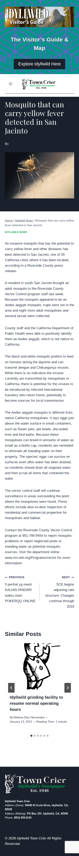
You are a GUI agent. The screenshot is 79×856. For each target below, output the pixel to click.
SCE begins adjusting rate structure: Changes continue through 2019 (59, 592)
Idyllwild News (16, 232)
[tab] (31, 736)
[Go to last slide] (11, 688)
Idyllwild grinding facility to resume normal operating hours (36, 703)
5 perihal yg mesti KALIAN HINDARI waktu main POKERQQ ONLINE (20, 589)
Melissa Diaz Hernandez (29, 717)
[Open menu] (10, 84)
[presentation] (39, 666)
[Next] (67, 688)
